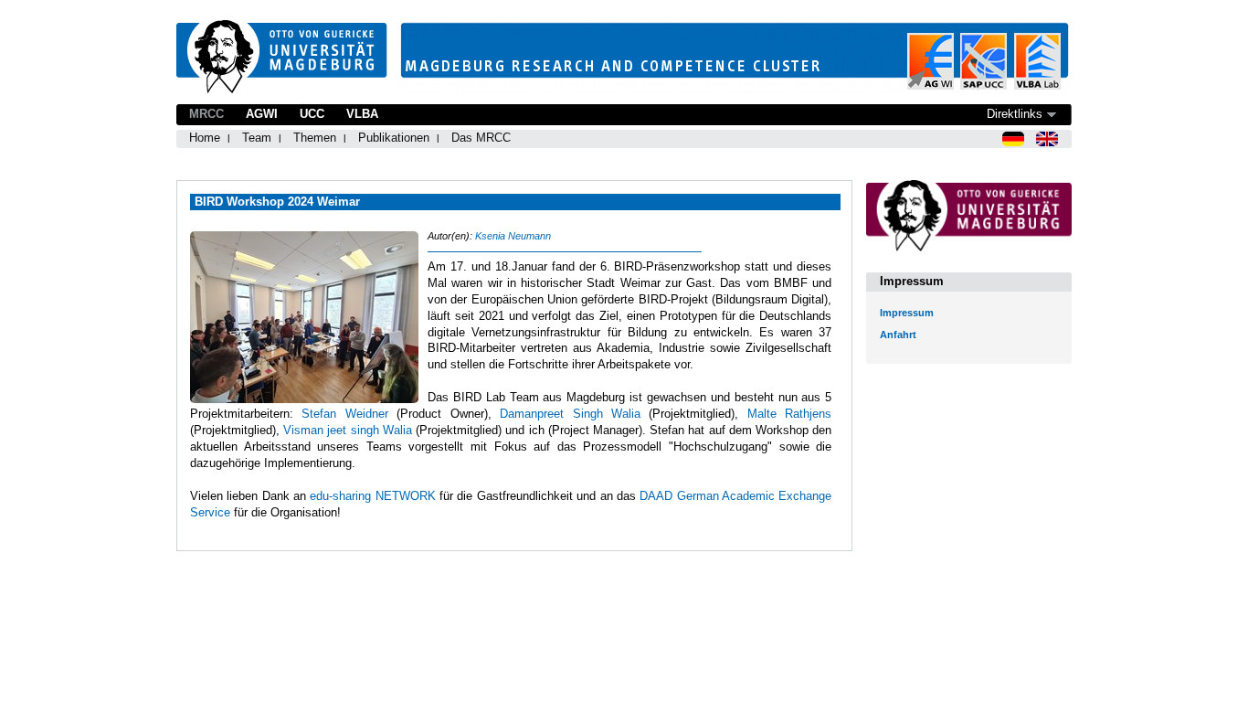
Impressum (907, 312)
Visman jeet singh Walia (347, 430)
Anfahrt (898, 334)
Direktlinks (1014, 114)
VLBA (362, 114)
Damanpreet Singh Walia (570, 413)
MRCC (206, 114)
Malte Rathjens (789, 413)
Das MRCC (481, 137)
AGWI (262, 114)
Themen (314, 137)
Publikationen (393, 137)
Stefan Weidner (344, 413)
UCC (312, 114)
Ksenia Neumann (513, 235)
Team (256, 137)
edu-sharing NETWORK (372, 496)
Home (204, 137)
